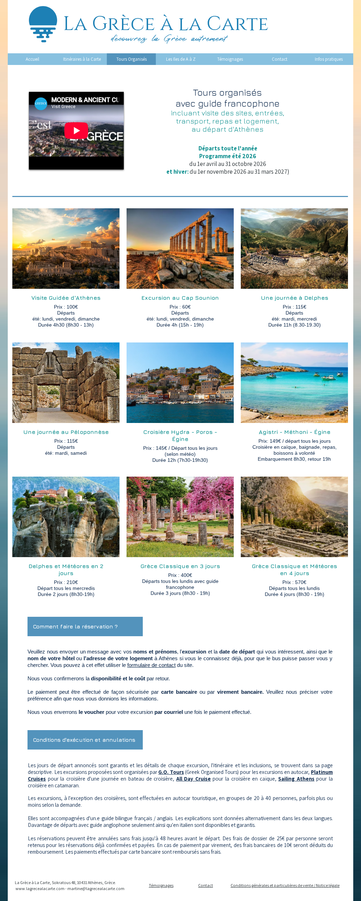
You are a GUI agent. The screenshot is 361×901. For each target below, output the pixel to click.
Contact (205, 885)
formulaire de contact (151, 665)
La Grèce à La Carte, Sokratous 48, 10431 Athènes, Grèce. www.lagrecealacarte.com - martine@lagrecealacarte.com (69, 885)
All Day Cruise (193, 778)
